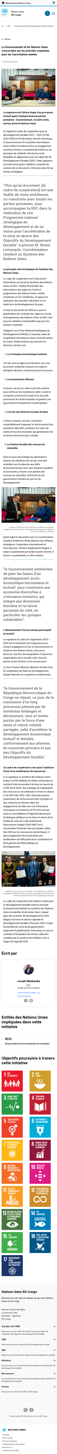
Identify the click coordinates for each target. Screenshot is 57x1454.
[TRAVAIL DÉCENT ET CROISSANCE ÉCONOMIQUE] (42, 1150)
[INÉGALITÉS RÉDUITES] (42, 1173)
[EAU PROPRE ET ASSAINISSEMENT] (42, 1127)
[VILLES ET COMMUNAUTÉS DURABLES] (14, 1196)
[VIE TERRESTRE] (14, 1242)
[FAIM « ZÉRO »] (42, 1081)
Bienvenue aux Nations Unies (18, 3)
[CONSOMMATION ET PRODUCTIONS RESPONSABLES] (42, 1196)
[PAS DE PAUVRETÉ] (14, 1081)
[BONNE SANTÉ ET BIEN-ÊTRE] (14, 1104)
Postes (5, 1386)
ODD (4, 1339)
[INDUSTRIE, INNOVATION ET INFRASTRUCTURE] (14, 1173)
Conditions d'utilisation (10, 1451)
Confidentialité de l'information (13, 1444)
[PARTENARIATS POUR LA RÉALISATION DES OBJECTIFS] (14, 1265)
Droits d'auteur (7, 1438)
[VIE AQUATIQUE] (42, 1219)
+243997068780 (24, 996)
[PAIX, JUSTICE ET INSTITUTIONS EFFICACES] (42, 1242)
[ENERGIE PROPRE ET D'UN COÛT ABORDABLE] (14, 1150)
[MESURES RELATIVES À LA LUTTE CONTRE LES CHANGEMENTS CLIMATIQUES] (14, 1219)
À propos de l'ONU (11, 1326)
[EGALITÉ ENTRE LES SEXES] (14, 1127)
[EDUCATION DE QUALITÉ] (42, 1104)
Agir (4, 1350)
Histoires (6, 1360)
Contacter (5, 1435)
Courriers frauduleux (9, 1441)
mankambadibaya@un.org (28, 993)
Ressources (8, 1373)
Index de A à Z (7, 1447)
